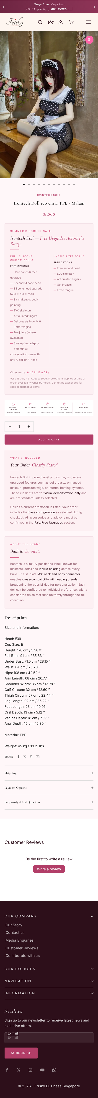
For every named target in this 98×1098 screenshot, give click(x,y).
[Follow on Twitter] (18, 1070)
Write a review (49, 869)
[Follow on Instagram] (30, 1070)
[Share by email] (37, 756)
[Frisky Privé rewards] (51, 23)
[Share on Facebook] (18, 756)
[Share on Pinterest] (31, 756)
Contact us (14, 932)
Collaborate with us (22, 955)
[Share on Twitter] (25, 756)
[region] (49, 104)
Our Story (13, 925)
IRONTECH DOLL (49, 195)
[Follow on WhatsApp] (54, 1070)
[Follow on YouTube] (42, 1070)
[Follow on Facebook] (7, 1070)
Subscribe (21, 1053)
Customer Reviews (21, 948)
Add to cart (49, 439)
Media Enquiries (19, 940)
